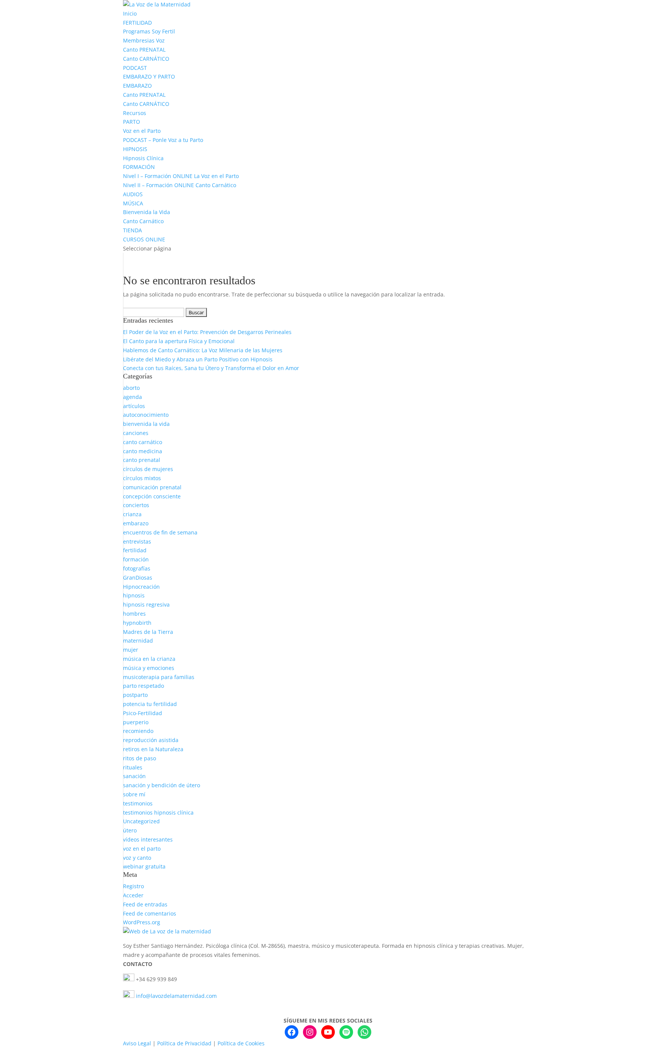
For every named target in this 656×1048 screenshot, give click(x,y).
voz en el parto (142, 848)
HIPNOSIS (135, 149)
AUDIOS (133, 194)
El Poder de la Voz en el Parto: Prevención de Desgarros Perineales (207, 332)
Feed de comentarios (149, 913)
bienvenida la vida (146, 423)
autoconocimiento (146, 414)
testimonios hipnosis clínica (158, 812)
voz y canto (137, 857)
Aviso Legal (137, 1043)
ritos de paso (139, 758)
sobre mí (134, 794)
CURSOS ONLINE (144, 239)
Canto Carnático (143, 221)
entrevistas (137, 541)
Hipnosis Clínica (143, 158)
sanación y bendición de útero (161, 785)
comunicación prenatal (152, 487)
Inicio (130, 13)
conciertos (136, 505)
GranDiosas (137, 577)
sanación (134, 776)
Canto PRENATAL (144, 49)
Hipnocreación (141, 586)
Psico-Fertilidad (142, 713)
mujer (130, 649)
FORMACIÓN (139, 166)
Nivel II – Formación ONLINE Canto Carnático (179, 185)
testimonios (138, 803)
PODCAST (135, 67)
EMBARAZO (137, 85)
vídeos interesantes (148, 839)
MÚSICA (133, 203)
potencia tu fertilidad (150, 704)
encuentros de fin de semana (160, 532)
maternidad (138, 640)
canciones (135, 433)
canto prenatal (141, 459)
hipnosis (134, 595)
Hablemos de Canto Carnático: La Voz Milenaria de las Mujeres (202, 350)
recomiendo (138, 730)
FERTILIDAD (137, 22)
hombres (134, 613)
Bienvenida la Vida (146, 212)
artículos (134, 406)
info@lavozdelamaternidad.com (176, 995)
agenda (132, 396)
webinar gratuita (144, 866)
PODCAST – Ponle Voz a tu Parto (163, 139)
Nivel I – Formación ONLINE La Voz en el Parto (181, 176)
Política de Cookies (241, 1043)
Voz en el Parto (142, 130)
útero (130, 830)
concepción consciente (152, 496)
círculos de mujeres (148, 469)
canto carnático (142, 442)
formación (136, 559)
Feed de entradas (145, 904)
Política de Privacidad (184, 1043)
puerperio (135, 722)
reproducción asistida (150, 740)
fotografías (136, 568)
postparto (135, 694)
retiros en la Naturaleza (153, 749)
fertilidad (135, 550)
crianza (132, 514)
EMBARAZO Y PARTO (149, 76)
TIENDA (132, 230)
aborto (131, 387)
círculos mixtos (142, 478)
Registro (133, 886)
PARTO (131, 121)
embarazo (135, 523)
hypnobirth (137, 622)
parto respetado (143, 685)
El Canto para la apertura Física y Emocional (179, 341)
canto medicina (142, 451)
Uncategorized (141, 821)
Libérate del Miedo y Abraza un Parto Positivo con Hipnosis (198, 359)
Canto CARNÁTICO (146, 58)
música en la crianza (149, 658)
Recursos (134, 113)
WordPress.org (141, 922)
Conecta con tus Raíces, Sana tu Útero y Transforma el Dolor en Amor (211, 368)
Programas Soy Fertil (149, 31)
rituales (132, 767)
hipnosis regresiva (146, 604)
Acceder (133, 895)
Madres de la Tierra (148, 631)
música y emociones (148, 667)
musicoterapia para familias (158, 677)
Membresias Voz (144, 40)
